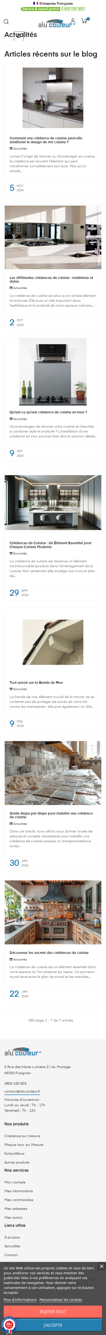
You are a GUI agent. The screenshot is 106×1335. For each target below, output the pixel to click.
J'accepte (53, 1325)
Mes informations (18, 1191)
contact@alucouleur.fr (22, 1091)
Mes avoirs (13, 1217)
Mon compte (14, 1182)
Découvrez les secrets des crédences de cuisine (49, 953)
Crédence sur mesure (22, 1136)
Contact (11, 1255)
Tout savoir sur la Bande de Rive (36, 683)
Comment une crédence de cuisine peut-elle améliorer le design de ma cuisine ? (46, 140)
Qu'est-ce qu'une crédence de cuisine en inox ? (48, 412)
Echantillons (14, 1153)
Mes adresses (15, 1209)
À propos (12, 1237)
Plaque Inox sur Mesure (23, 1145)
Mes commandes (18, 1200)
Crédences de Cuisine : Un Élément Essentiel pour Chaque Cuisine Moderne (50, 545)
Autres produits (16, 1162)
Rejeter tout (53, 1311)
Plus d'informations (20, 1299)
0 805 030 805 (53, 9)
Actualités (20, 148)
